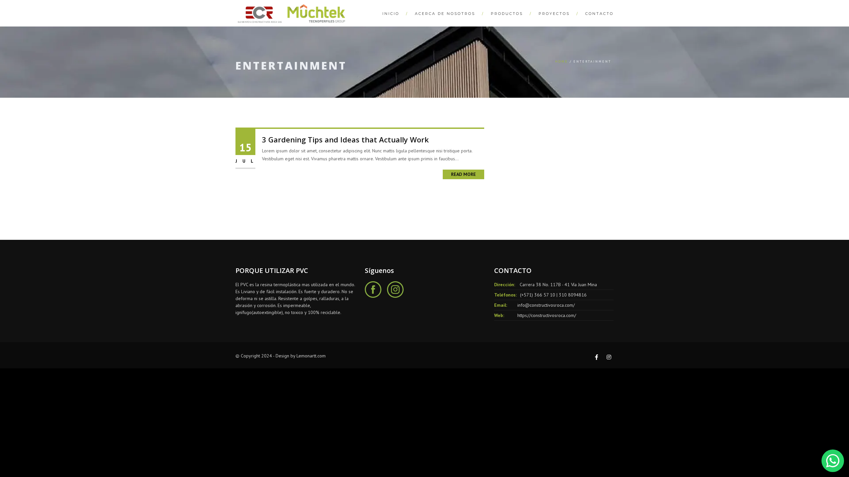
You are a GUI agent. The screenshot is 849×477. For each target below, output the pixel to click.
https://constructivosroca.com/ (546, 315)
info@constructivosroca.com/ (546, 305)
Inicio (390, 13)
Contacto (599, 13)
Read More (463, 174)
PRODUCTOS (507, 13)
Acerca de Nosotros (445, 13)
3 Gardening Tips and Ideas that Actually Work (345, 139)
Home (561, 61)
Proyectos (554, 13)
